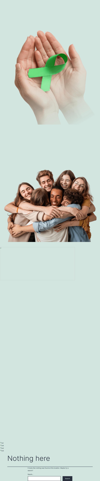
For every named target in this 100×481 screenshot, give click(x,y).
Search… (30, 474)
